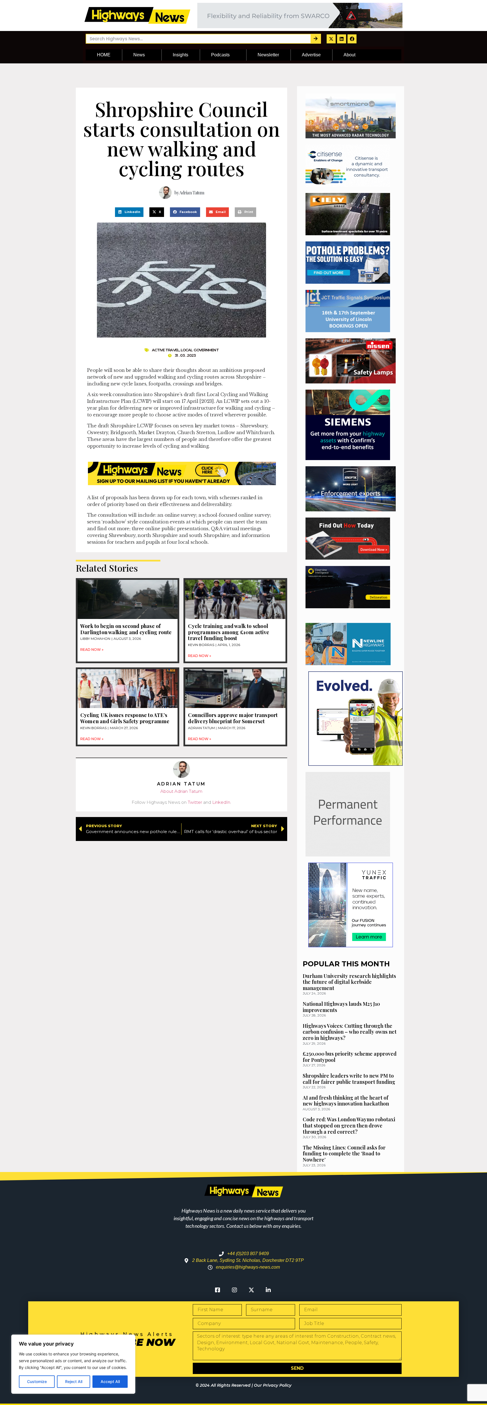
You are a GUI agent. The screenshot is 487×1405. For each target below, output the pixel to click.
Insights (180, 54)
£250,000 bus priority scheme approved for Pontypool (350, 1056)
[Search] (315, 38)
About (349, 54)
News (139, 54)
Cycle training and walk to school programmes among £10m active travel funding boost (228, 632)
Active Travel (165, 350)
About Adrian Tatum (181, 791)
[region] (73, 1364)
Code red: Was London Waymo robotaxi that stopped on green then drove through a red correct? (349, 1125)
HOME (103, 54)
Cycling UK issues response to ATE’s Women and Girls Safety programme (125, 718)
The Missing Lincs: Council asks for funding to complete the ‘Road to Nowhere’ (344, 1153)
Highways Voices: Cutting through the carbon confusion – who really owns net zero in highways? (350, 1031)
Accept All (110, 1381)
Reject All (73, 1381)
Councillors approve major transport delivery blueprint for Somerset (233, 718)
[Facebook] (352, 38)
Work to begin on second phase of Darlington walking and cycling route (126, 629)
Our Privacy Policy (272, 1385)
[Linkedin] (341, 38)
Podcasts (220, 54)
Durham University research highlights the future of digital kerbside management (349, 982)
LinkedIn (221, 802)
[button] (129, 212)
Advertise (311, 54)
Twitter (195, 802)
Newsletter (268, 54)
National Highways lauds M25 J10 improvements (341, 1006)
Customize (37, 1381)
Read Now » (91, 649)
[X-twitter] (331, 38)
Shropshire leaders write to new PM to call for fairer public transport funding (349, 1078)
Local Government (200, 350)
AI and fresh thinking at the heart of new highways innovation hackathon (346, 1100)
